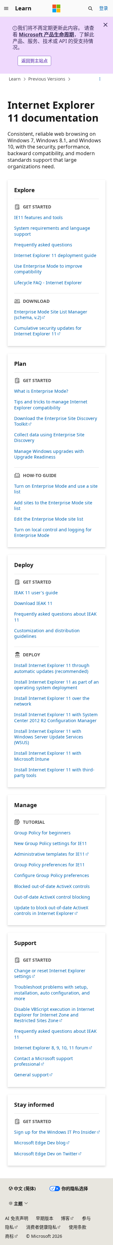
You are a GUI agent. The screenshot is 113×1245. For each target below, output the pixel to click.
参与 (86, 1218)
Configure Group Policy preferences (51, 875)
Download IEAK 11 (33, 603)
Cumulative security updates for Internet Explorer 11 (48, 331)
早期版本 (44, 1218)
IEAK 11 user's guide (36, 593)
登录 (103, 8)
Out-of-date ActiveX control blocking (52, 897)
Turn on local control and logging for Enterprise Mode (53, 532)
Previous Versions (46, 79)
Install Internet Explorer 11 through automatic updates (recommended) (51, 668)
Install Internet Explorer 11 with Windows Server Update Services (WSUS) (48, 736)
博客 (65, 1218)
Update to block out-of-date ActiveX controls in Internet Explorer (51, 910)
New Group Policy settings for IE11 (50, 843)
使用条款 (77, 1227)
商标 (9, 1236)
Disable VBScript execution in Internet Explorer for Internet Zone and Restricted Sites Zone (54, 1014)
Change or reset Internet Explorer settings (49, 973)
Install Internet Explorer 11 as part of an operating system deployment (56, 685)
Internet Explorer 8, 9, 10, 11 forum (51, 1048)
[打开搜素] (90, 8)
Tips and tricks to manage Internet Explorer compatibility (50, 404)
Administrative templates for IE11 (49, 854)
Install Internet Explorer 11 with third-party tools (54, 772)
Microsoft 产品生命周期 (46, 34)
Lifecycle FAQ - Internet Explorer (48, 283)
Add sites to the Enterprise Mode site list (53, 505)
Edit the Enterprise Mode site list (48, 519)
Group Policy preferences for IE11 (49, 865)
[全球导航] (6, 8)
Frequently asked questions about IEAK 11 (55, 616)
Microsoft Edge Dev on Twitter (46, 1154)
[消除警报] (105, 25)
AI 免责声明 (16, 1218)
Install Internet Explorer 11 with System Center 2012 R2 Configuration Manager (56, 717)
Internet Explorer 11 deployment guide (55, 255)
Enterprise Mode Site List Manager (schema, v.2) (50, 314)
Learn (15, 79)
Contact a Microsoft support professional (43, 1061)
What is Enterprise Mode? (41, 391)
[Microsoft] (56, 8)
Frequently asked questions (43, 245)
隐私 (9, 1227)
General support (31, 1075)
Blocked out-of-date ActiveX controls (52, 886)
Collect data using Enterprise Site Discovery (49, 437)
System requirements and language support (52, 231)
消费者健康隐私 (41, 1227)
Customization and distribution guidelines (47, 633)
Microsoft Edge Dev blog (40, 1143)
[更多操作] (99, 79)
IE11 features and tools (38, 217)
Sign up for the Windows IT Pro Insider (55, 1132)
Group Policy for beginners (42, 833)
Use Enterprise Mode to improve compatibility (48, 269)
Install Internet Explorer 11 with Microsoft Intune (47, 756)
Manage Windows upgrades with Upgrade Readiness (49, 454)
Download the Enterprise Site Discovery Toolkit (55, 421)
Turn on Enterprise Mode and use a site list (56, 489)
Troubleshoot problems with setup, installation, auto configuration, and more (52, 992)
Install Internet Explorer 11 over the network (51, 701)
